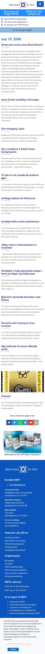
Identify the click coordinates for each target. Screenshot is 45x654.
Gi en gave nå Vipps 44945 (11, 13)
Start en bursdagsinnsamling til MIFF (25, 613)
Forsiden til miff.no (12, 537)
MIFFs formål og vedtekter (16, 570)
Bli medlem (9, 560)
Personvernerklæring (13, 576)
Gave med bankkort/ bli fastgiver (23, 604)
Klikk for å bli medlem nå (34, 13)
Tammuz (6, 396)
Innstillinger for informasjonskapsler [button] (19, 644)
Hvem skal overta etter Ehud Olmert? (22, 44)
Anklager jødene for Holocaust (18, 198)
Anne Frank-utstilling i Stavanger (20, 99)
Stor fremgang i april (12, 128)
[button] (9, 422)
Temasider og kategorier (14, 544)
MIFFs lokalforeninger (14, 567)
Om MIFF (9, 563)
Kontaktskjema (17, 485)
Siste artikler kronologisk (15, 540)
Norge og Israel (11, 547)
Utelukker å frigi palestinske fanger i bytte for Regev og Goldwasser (21, 272)
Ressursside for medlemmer (16, 573)
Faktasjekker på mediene (15, 550)
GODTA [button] (13, 649)
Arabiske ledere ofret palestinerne (20, 221)
